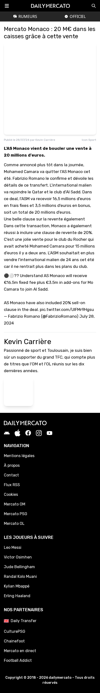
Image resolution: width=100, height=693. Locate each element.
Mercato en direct (20, 650)
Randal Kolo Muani (20, 576)
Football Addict (18, 660)
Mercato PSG (15, 514)
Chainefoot (14, 641)
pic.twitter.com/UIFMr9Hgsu (67, 309)
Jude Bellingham (19, 567)
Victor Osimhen (18, 557)
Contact (11, 475)
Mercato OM (14, 504)
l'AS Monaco (71, 171)
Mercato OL (14, 523)
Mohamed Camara (47, 246)
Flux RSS (12, 484)
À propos (12, 465)
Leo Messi (12, 547)
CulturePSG (14, 631)
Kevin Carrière (45, 140)
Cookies (11, 494)
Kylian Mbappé (16, 586)
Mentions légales (19, 455)
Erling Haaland (17, 596)
